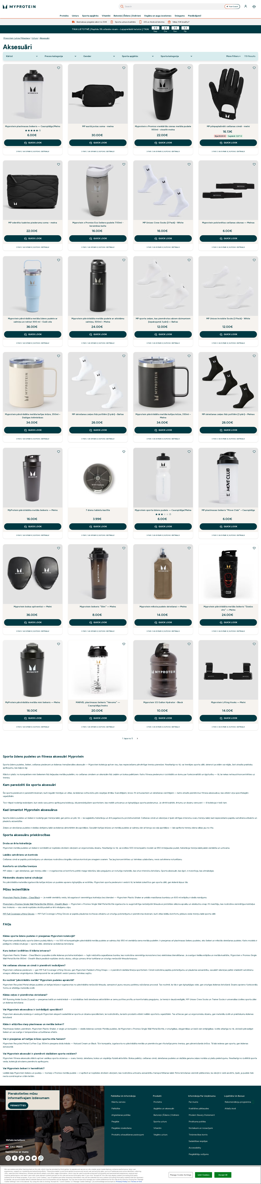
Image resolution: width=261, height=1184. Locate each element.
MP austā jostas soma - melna (98, 126)
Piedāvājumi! (194, 16)
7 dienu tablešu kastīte (98, 510)
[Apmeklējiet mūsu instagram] (8, 1158)
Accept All (222, 1175)
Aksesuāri (44, 38)
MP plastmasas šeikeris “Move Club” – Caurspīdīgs (228, 510)
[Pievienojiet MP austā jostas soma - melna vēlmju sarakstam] (124, 68)
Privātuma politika (197, 1121)
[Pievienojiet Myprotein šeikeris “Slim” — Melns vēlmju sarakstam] (124, 548)
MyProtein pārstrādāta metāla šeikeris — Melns (33, 510)
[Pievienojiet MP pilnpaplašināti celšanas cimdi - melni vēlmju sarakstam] (254, 68)
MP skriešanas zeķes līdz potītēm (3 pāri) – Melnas (228, 414)
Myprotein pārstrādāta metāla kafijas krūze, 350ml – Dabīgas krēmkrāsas (32, 416)
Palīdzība (115, 1108)
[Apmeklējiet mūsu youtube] (27, 1158)
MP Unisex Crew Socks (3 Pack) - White (163, 222)
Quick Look (35, 143)
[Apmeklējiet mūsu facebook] (14, 1158)
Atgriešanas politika (120, 1115)
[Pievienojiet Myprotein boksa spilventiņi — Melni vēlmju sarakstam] (58, 548)
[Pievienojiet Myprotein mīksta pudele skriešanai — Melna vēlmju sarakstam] (189, 548)
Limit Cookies (203, 1175)
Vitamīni (106, 16)
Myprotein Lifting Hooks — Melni (228, 702)
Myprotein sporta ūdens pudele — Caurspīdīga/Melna (163, 510)
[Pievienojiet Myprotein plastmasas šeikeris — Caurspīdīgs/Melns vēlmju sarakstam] (58, 68)
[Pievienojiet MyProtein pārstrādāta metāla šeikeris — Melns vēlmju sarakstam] (58, 451)
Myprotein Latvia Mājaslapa (16, 38)
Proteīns (64, 16)
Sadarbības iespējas (198, 1141)
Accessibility (195, 1148)
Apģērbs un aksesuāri (163, 1108)
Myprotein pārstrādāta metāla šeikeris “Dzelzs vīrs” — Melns (228, 608)
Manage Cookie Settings (180, 1175)
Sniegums (180, 16)
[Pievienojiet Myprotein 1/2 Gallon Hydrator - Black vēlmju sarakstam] (189, 644)
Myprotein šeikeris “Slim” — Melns (98, 606)
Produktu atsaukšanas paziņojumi (127, 1134)
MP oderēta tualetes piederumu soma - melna (32, 222)
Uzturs (75, 16)
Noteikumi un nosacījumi (201, 1128)
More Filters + (233, 56)
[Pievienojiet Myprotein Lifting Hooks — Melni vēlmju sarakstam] (254, 644)
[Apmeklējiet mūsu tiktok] (21, 1158)
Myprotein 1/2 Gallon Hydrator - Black (163, 702)
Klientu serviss (118, 1102)
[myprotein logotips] (19, 6)
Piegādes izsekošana (121, 1128)
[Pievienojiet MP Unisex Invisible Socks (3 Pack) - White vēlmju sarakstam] (254, 260)
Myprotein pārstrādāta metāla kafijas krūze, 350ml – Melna (163, 416)
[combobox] (180, 6)
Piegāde (115, 1121)
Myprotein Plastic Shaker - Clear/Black (21, 897)
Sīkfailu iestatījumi (15, 1140)
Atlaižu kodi (230, 1108)
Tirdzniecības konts (198, 1134)
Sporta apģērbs (90, 16)
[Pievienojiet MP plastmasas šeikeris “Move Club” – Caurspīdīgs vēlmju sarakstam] (254, 451)
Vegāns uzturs (160, 1134)
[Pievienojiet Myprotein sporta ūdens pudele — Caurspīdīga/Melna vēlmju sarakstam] (189, 451)
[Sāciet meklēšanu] (122, 6)
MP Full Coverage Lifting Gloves (18, 914)
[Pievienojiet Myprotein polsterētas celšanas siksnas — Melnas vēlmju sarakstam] (254, 164)
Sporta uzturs (160, 1121)
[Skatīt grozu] (254, 6)
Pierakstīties (18, 1105)
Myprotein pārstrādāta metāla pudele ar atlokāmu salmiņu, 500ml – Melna (98, 320)
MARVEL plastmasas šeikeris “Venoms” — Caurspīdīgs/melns (98, 704)
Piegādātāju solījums (199, 1154)
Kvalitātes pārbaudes (199, 1108)
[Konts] (246, 6)
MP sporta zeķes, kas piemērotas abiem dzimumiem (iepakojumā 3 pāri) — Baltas (163, 320)
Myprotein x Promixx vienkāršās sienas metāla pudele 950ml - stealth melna (163, 128)
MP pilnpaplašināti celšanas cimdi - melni (228, 126)
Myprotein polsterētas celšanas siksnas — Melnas (228, 222)
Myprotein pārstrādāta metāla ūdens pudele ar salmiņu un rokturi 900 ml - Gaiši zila (33, 320)
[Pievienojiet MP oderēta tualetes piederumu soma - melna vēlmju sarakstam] (58, 164)
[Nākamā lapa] (137, 738)
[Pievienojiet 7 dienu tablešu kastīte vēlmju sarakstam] (124, 451)
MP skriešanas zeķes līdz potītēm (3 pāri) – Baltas (98, 414)
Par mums (193, 1102)
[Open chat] (41, 1158)
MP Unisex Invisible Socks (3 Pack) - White (228, 318)
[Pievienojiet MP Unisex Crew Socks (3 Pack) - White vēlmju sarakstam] (189, 164)
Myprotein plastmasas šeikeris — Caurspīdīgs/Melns (32, 126)
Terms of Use (136, 1182)
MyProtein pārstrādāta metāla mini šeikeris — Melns (32, 702)
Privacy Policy (121, 1182)
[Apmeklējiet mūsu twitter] (34, 1158)
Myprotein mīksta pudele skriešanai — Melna (163, 606)
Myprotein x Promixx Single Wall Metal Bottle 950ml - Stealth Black (35, 904)
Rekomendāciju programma (238, 1102)
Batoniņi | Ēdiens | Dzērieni (127, 16)
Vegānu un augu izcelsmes (157, 16)
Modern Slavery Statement (202, 1115)
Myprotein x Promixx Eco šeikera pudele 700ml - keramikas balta (97, 224)
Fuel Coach (233, 6)
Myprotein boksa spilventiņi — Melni (33, 606)
